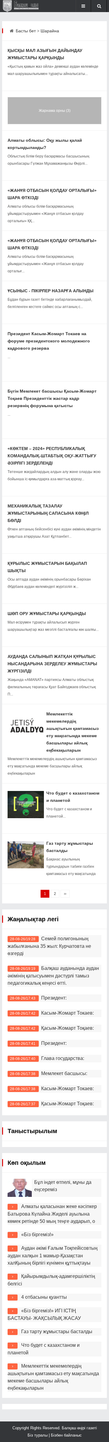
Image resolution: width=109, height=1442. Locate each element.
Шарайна (50, 30)
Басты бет (26, 30)
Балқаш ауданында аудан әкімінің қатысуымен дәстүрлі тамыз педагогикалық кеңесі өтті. (53, 976)
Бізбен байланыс (66, 1435)
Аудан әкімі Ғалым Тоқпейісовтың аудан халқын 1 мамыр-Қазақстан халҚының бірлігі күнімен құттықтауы (52, 1255)
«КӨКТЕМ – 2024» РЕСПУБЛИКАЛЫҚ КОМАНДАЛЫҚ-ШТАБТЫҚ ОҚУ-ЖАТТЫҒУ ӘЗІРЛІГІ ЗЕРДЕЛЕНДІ (52, 455)
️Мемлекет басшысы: (64, 1073)
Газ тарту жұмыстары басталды (56, 1331)
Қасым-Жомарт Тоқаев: (67, 1028)
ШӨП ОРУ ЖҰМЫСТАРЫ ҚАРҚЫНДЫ (47, 613)
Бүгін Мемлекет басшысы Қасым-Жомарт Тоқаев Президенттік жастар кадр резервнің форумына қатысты (52, 398)
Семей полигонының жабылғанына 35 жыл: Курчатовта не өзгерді (49, 946)
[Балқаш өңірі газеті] (22, 6)
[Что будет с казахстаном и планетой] (26, 804)
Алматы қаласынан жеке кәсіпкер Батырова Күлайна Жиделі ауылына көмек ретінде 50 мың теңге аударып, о (52, 1214)
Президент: (54, 997)
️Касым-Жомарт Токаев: (67, 1088)
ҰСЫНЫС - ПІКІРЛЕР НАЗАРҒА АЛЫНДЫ (51, 290)
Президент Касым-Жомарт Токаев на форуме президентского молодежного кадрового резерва (49, 341)
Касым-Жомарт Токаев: (68, 1013)
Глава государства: (62, 1058)
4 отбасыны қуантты (44, 1297)
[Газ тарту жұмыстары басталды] (26, 854)
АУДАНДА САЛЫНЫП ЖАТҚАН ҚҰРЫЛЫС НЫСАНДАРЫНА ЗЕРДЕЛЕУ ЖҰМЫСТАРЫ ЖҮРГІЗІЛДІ (52, 663)
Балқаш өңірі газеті (79, 1428)
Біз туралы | (39, 1435)
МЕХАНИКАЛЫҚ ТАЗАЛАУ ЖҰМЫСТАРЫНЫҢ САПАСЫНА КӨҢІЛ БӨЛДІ (48, 513)
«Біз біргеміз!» (37, 1234)
